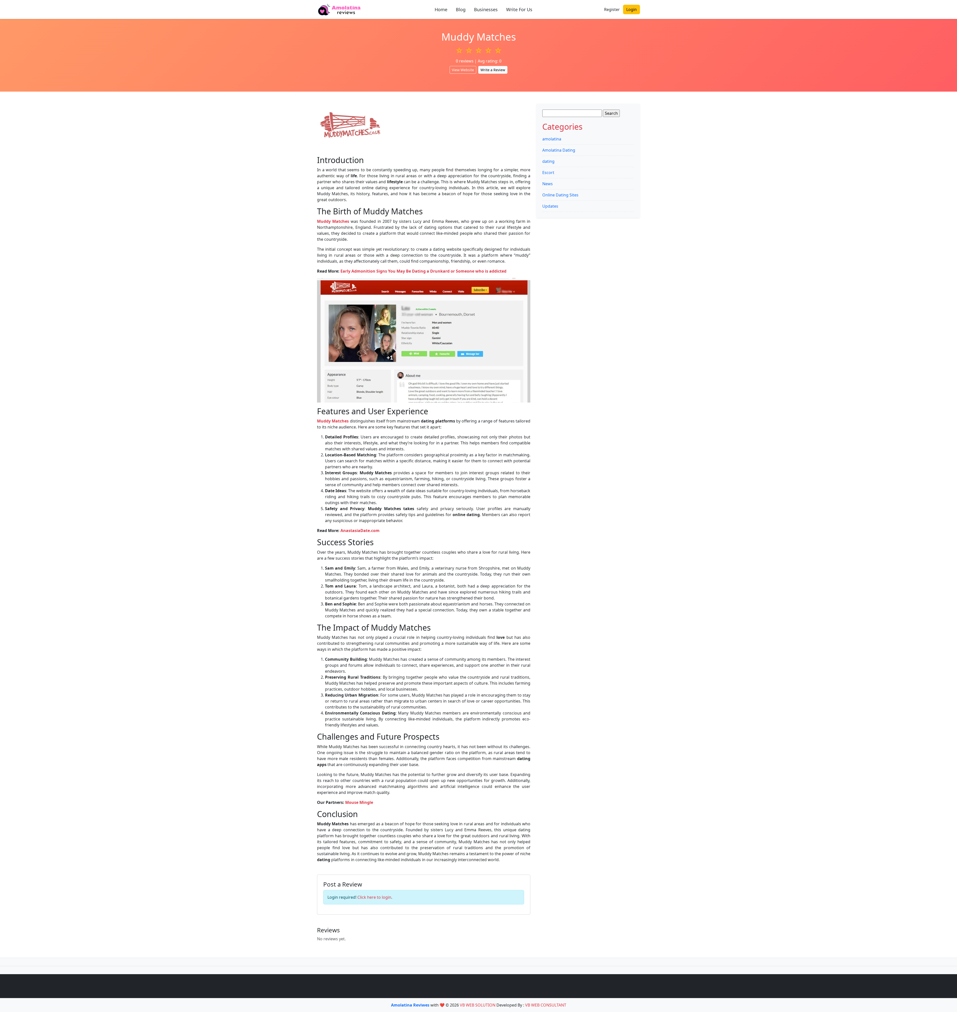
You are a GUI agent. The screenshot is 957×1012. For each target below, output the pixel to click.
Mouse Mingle (359, 802)
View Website (463, 69)
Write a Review (492, 69)
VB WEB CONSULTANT (545, 1005)
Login (631, 9)
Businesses (486, 9)
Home (441, 9)
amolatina (551, 139)
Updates (550, 206)
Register (612, 9)
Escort (548, 172)
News (547, 183)
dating (548, 161)
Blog (461, 9)
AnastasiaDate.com (360, 530)
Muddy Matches (333, 221)
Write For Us (519, 9)
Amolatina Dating (558, 150)
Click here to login (374, 897)
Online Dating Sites (560, 195)
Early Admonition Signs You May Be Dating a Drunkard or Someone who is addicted (423, 271)
